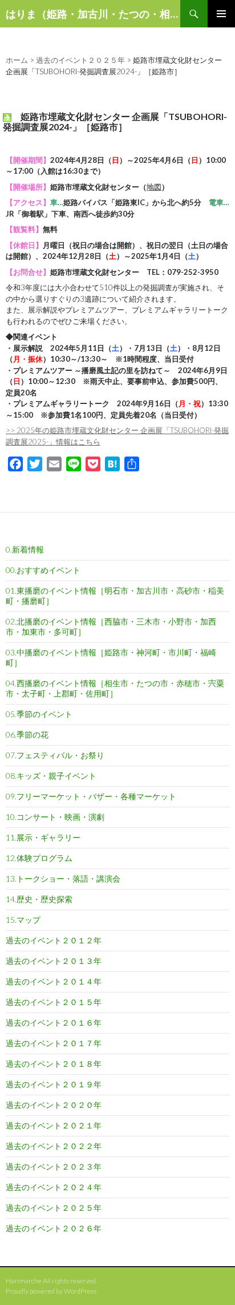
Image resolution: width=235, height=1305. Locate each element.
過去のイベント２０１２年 (54, 940)
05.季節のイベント (39, 714)
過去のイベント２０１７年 (54, 1043)
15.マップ (23, 919)
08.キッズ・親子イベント (51, 775)
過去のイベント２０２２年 (54, 1146)
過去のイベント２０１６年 (54, 1022)
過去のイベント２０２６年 (54, 1228)
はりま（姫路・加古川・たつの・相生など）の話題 (93, 13)
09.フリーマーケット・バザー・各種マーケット (91, 796)
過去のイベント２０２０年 (54, 1105)
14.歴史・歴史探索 (39, 899)
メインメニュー (221, 13)
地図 (154, 186)
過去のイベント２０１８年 (54, 1063)
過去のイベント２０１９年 (54, 1084)
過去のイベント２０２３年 (54, 1166)
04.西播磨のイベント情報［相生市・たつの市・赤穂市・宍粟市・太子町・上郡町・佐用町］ (115, 688)
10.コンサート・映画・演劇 (55, 817)
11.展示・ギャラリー (43, 837)
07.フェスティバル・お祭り (55, 755)
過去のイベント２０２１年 (54, 1125)
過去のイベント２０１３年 (54, 961)
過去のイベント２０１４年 (54, 981)
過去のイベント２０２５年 (54, 1207)
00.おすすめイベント (43, 570)
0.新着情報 (25, 549)
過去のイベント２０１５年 (54, 1002)
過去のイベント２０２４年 (54, 1187)
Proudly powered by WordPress (51, 1291)
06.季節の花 (27, 734)
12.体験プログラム (39, 858)
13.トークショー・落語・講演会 (63, 878)
